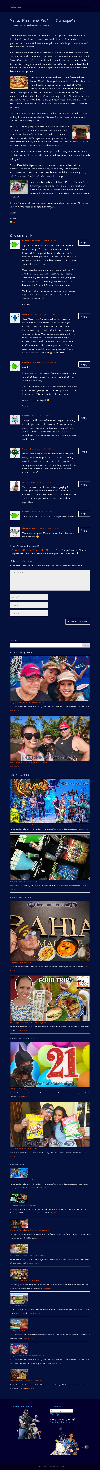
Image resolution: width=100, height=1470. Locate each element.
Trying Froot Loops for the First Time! (23, 1149)
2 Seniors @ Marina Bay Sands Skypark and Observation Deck (31, 1230)
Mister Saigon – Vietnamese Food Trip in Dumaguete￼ (28, 1022)
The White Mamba (30, 528)
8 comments (44, 25)
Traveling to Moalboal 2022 (18, 1330)
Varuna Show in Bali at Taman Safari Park (24, 825)
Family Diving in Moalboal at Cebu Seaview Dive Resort (28, 703)
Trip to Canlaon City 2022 (18, 1305)
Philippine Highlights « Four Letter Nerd (31, 550)
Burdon (25, 415)
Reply (84, 242)
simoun (25, 482)
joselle (24, 314)
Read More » (14, 710)
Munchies (34, 25)
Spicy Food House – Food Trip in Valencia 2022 (26, 1381)
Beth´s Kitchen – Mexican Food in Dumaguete (25, 1280)
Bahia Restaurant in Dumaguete (20, 962)
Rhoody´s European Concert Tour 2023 (23, 881)
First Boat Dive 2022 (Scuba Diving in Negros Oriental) (28, 762)
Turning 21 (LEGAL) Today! (18, 1089)
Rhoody (15, 25)
